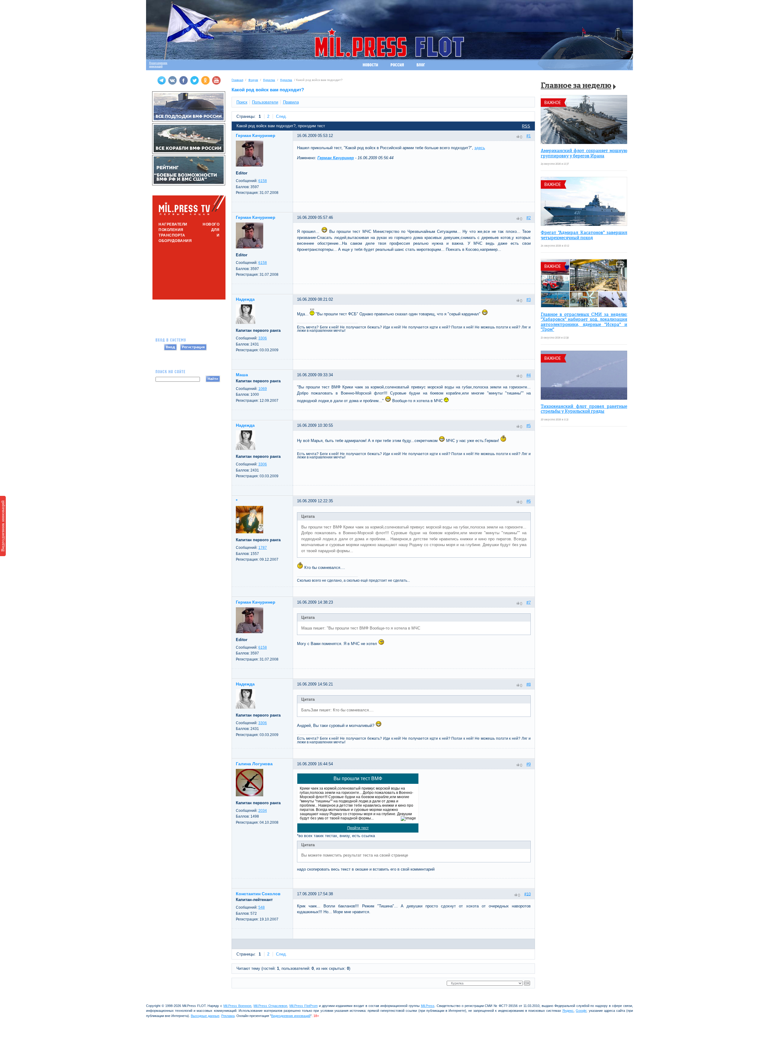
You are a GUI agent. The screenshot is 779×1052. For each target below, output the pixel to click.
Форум (253, 80)
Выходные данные (205, 1016)
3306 (262, 338)
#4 (528, 375)
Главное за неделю (576, 86)
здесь (479, 148)
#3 (528, 299)
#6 (528, 501)
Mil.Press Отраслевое (270, 1006)
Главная (237, 80)
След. (281, 116)
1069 (262, 389)
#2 (528, 218)
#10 (527, 894)
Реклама (228, 1016)
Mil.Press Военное (237, 1006)
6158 (262, 181)
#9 (528, 764)
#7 (528, 602)
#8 (528, 684)
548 (261, 907)
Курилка (269, 80)
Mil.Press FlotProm (303, 1006)
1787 (262, 547)
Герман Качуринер (335, 158)
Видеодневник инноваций (2, 526)
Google (581, 1010)
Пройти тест (358, 828)
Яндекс (568, 1010)
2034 (262, 810)
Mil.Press (428, 1006)
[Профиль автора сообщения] (249, 165)
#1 (528, 136)
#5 (528, 425)
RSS (526, 126)
